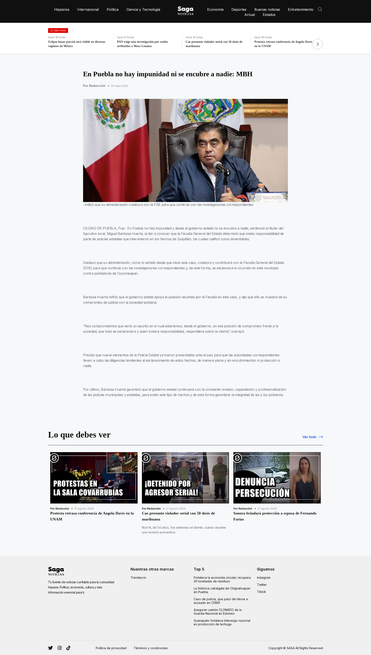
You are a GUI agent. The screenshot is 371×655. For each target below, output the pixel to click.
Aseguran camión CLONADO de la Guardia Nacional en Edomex (218, 611)
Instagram (264, 577)
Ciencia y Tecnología (143, 9)
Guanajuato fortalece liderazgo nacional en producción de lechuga (222, 622)
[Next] (318, 44)
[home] (185, 10)
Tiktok (261, 592)
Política (113, 9)
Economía (215, 9)
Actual (249, 14)
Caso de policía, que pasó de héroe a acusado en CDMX (221, 600)
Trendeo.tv (138, 577)
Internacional (88, 9)
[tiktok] (68, 648)
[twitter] (60, 648)
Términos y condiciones (151, 648)
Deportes (238, 9)
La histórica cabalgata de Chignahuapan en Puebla (222, 590)
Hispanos (61, 9)
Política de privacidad (111, 648)
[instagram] (50, 648)
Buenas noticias (267, 9)
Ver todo (309, 437)
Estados (269, 14)
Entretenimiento (300, 9)
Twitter (262, 584)
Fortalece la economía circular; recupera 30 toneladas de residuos (222, 579)
